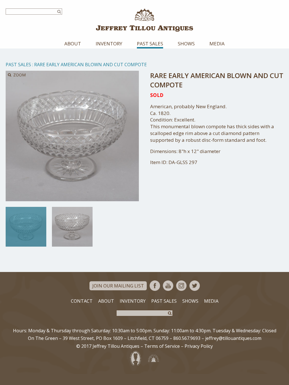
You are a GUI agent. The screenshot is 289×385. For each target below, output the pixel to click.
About (72, 43)
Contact (82, 301)
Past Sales (150, 43)
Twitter (194, 285)
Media (217, 43)
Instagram (181, 285)
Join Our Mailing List (118, 286)
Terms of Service (162, 346)
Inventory (109, 43)
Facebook (155, 285)
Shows (186, 43)
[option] (26, 227)
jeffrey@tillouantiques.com (233, 338)
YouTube (168, 285)
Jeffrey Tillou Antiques (144, 20)
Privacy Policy (199, 346)
